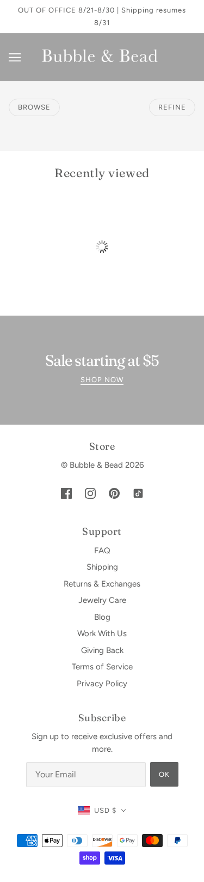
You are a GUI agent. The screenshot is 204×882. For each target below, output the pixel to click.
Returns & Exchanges (102, 584)
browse (34, 107)
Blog (102, 617)
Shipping (102, 567)
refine (172, 107)
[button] (102, 811)
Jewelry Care (102, 600)
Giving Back (102, 650)
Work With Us (102, 633)
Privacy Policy (102, 683)
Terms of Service (102, 667)
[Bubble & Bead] (102, 57)
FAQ (102, 550)
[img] (66, 493)
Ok (164, 774)
